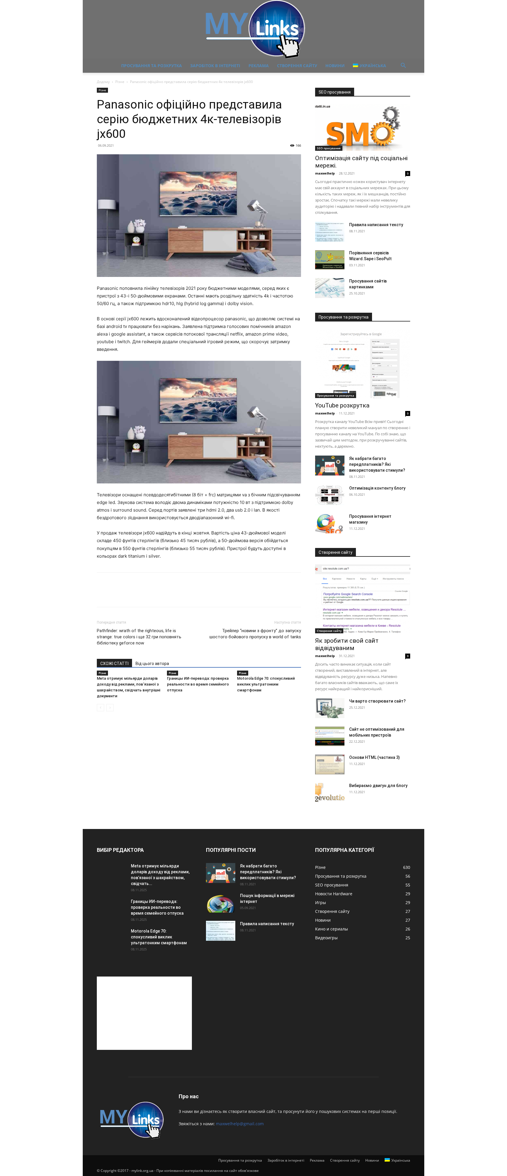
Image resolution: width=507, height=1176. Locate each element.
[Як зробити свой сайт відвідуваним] (362, 598)
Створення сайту (297, 65)
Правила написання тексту (376, 224)
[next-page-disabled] (110, 707)
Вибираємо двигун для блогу (378, 785)
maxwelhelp (325, 173)
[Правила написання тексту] (329, 232)
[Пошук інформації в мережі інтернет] (220, 903)
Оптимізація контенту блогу (377, 488)
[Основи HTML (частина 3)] (329, 764)
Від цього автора (152, 663)
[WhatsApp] (143, 595)
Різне (119, 81)
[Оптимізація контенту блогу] (329, 495)
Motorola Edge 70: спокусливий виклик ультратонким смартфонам (266, 684)
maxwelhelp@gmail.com (240, 1123)
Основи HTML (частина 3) (374, 757)
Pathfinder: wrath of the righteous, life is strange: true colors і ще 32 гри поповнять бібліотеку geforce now (139, 637)
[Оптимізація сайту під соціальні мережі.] (362, 127)
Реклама (259, 65)
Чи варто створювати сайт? (377, 701)
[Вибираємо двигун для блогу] (329, 793)
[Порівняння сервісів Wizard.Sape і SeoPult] (329, 260)
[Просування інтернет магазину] (329, 523)
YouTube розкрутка (342, 405)
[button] (403, 66)
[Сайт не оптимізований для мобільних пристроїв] (329, 736)
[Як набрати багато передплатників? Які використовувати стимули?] (329, 466)
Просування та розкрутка (151, 65)
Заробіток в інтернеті (215, 65)
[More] (157, 595)
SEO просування (329, 148)
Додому (103, 81)
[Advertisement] (144, 1013)
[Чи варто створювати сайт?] (329, 708)
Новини (335, 65)
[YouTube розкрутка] (362, 363)
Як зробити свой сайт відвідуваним (346, 644)
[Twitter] (116, 595)
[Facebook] (103, 595)
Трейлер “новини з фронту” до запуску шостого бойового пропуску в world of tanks (255, 633)
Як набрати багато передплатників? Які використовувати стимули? (377, 464)
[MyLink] (253, 29)
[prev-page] (100, 707)
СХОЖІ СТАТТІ (114, 663)
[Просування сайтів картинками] (329, 288)
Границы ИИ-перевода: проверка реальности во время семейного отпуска (198, 684)
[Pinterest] (130, 595)
